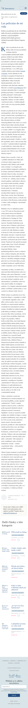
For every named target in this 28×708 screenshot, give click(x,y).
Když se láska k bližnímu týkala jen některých (18, 588)
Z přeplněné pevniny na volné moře (18, 625)
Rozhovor (14, 577)
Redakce (13, 660)
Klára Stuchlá (14, 613)
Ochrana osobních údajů (14, 668)
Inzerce (10, 663)
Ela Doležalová (15, 555)
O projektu (5, 660)
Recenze (13, 540)
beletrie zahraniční (17, 535)
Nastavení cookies (14, 670)
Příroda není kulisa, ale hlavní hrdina (18, 567)
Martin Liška (14, 595)
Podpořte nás (21, 660)
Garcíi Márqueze (18, 88)
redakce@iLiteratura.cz (10, 513)
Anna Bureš (14, 537)
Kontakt (17, 663)
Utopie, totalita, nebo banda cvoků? (18, 549)
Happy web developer (15, 703)
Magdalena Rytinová (16, 573)
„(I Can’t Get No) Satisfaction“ (17, 607)
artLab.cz (16, 701)
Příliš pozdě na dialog (18, 532)
